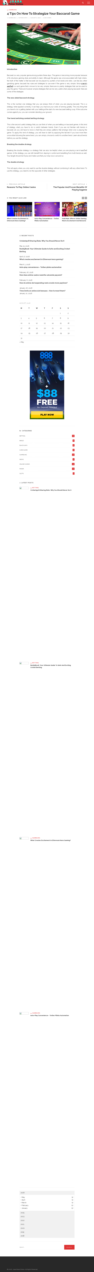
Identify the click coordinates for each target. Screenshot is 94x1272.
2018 (22, 1236)
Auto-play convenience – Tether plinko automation (40, 267)
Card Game (46, 450)
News (46, 459)
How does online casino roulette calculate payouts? (40, 275)
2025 (22, 1213)
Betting (46, 436)
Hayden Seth (23, 17)
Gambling (13, 9)
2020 (23, 1228)
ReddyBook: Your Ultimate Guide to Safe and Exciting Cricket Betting (44, 250)
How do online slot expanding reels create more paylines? (43, 283)
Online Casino (46, 464)
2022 (22, 1220)
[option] (19, 212)
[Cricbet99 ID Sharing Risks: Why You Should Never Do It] (24, 572)
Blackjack (46, 445)
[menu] (88, 2)
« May (21, 342)
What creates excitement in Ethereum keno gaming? (41, 259)
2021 (22, 1224)
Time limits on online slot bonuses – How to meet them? (42, 291)
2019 (22, 1232)
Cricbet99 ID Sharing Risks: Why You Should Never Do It (41, 241)
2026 (23, 1193)
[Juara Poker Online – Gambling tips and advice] (12, 3)
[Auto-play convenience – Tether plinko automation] (47, 209)
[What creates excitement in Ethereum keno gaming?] (19, 209)
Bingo (46, 440)
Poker (46, 469)
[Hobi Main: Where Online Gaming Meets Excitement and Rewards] (74, 209)
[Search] (82, 2)
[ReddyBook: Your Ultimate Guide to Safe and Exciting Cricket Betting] (24, 748)
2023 (22, 1216)
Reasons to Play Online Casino (21, 187)
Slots (46, 473)
